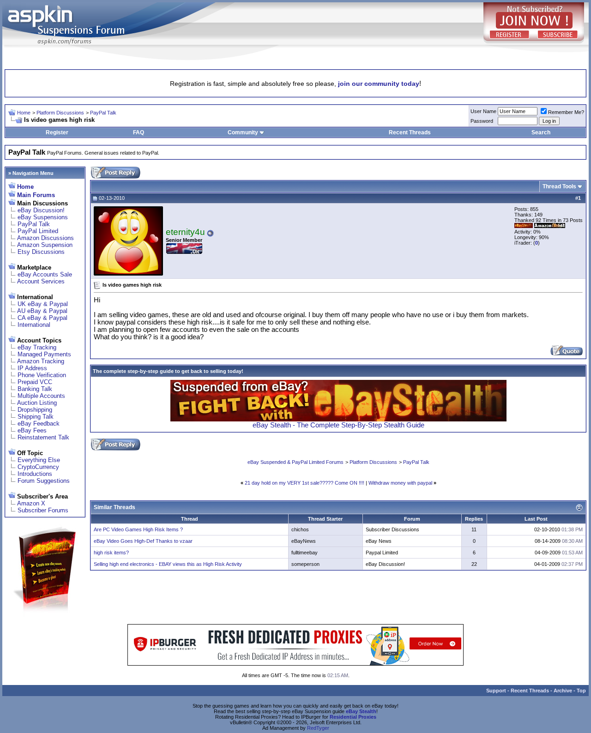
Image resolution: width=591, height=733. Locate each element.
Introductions (35, 473)
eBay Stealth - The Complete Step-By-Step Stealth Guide (338, 425)
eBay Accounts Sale (45, 274)
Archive (563, 690)
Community (243, 132)
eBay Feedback (39, 423)
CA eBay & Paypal (42, 317)
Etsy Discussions (41, 251)
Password (481, 121)
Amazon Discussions (45, 237)
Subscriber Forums (43, 510)
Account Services (41, 281)
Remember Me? (566, 112)
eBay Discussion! (41, 210)
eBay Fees (32, 430)
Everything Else (39, 460)
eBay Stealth (361, 711)
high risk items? (111, 552)
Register (57, 132)
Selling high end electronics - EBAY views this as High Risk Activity (168, 564)
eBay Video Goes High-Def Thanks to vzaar (143, 541)
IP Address (32, 368)
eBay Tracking (37, 347)
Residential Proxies (353, 717)
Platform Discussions (60, 112)
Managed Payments (44, 354)
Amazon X (31, 503)
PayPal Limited (38, 231)
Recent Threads (410, 132)
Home (23, 112)
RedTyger (318, 728)
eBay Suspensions (43, 217)
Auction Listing (37, 402)
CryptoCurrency (38, 466)
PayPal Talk (103, 112)
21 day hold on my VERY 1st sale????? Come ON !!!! (304, 483)
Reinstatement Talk (43, 437)
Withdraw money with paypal (400, 483)
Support (496, 690)
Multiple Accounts (41, 395)
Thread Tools (559, 186)
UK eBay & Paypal (43, 303)
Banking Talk (35, 388)
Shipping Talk (36, 416)
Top (581, 690)
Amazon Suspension (44, 244)
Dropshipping (35, 409)
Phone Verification (42, 375)
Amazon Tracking (40, 361)
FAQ (138, 132)
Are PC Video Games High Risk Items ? (138, 529)
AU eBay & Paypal (42, 310)
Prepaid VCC (35, 382)
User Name (483, 111)
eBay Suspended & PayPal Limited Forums (295, 462)
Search (540, 132)
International (34, 324)
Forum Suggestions (44, 480)
